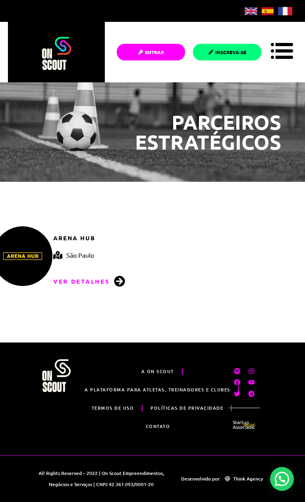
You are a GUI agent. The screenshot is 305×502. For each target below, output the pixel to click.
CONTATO (158, 426)
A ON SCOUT (157, 371)
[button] (282, 479)
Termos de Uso (113, 408)
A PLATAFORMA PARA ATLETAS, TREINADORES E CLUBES (157, 389)
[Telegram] (251, 394)
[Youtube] (251, 382)
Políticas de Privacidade (187, 408)
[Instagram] (251, 371)
